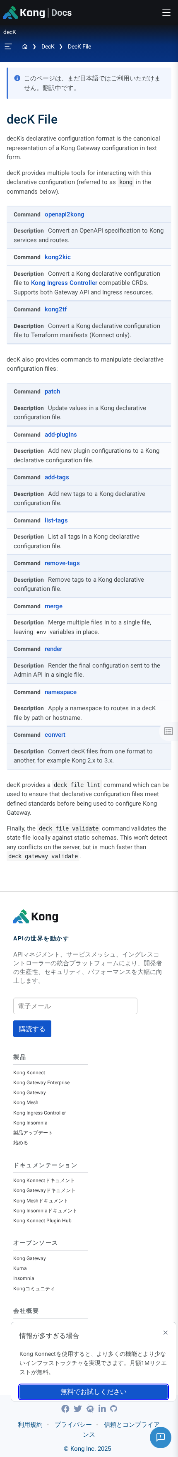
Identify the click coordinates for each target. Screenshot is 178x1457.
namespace (61, 692)
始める (20, 1143)
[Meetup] (91, 1409)
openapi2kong (64, 214)
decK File (79, 46)
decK (48, 46)
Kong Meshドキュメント (40, 1201)
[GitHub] (113, 1408)
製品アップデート (33, 1133)
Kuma (20, 1268)
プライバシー (73, 1424)
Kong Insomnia (30, 1123)
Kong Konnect (29, 1073)
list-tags (56, 520)
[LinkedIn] (103, 1409)
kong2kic (58, 257)
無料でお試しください (93, 1392)
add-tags (57, 477)
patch (52, 391)
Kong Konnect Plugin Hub (42, 1221)
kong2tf (56, 309)
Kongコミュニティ (34, 1289)
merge (54, 606)
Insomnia (23, 1278)
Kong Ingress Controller (64, 283)
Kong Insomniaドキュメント (45, 1211)
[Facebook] (66, 1409)
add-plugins (61, 434)
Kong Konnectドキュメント (44, 1180)
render (53, 649)
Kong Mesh (25, 1102)
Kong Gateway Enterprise (41, 1082)
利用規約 (30, 1424)
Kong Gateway (29, 1092)
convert (55, 734)
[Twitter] (79, 1409)
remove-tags (62, 563)
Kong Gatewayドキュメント (44, 1190)
